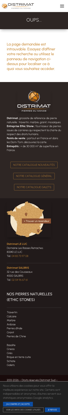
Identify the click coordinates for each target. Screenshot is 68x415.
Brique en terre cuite (19, 357)
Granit (10, 332)
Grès (9, 353)
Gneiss (11, 349)
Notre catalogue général (34, 176)
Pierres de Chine (16, 336)
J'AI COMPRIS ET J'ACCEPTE (18, 404)
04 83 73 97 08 (20, 256)
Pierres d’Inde (14, 328)
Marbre (11, 320)
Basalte (11, 345)
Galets (11, 365)
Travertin (12, 312)
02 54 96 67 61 (20, 279)
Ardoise (11, 324)
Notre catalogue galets (34, 187)
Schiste (11, 361)
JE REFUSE (52, 409)
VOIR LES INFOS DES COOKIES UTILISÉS (23, 409)
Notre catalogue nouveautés (34, 164)
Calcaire (11, 316)
